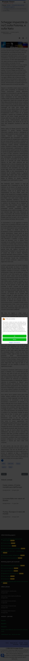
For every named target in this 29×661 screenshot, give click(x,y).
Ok (14, 336)
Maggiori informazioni (14, 342)
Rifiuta (14, 339)
